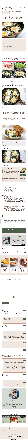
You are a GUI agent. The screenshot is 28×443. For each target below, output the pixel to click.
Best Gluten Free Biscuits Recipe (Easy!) (5, 269)
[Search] (25, 411)
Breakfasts (19, 5)
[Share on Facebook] (0, 221)
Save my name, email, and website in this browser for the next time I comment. (7, 300)
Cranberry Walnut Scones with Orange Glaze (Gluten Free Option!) (14, 270)
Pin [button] (22, 175)
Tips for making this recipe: (8, 46)
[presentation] (5, 263)
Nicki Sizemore (4, 11)
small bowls (13, 112)
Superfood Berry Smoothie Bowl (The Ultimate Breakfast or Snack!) (23, 270)
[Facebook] (12, 439)
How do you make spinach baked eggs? (10, 43)
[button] (14, 157)
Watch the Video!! (6, 47)
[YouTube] (14, 439)
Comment (4, 284)
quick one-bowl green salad (8, 85)
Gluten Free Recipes (13, 5)
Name (3, 296)
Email (16, 296)
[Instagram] (11, 439)
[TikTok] (15, 439)
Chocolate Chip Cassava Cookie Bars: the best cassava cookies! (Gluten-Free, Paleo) (7, 250)
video (13, 19)
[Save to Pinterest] (0, 220)
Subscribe (22, 244)
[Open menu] (25, 1)
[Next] (25, 265)
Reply (24, 310)
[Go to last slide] (2, 265)
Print (23, 174)
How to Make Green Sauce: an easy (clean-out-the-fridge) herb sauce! (21, 250)
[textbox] (14, 222)
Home (3, 5)
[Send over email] (0, 223)
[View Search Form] (24, 1)
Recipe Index (6, 5)
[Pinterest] (16, 439)
